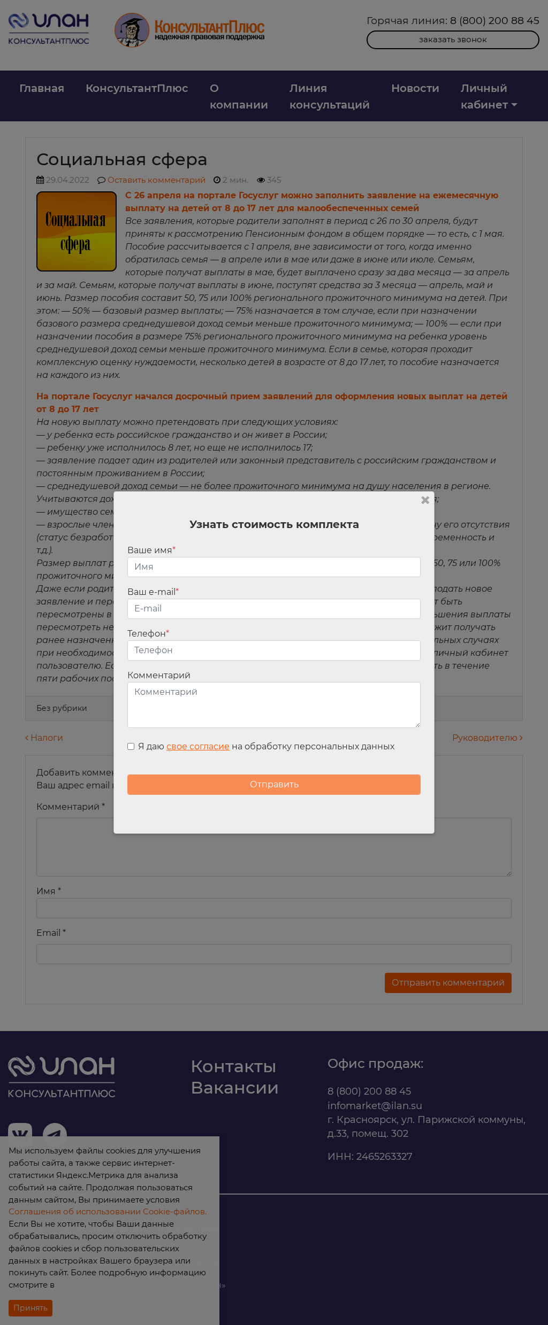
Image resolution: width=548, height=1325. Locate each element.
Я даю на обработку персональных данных (266, 746)
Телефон (148, 634)
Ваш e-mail (153, 592)
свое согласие (198, 746)
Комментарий (159, 675)
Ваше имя (151, 550)
